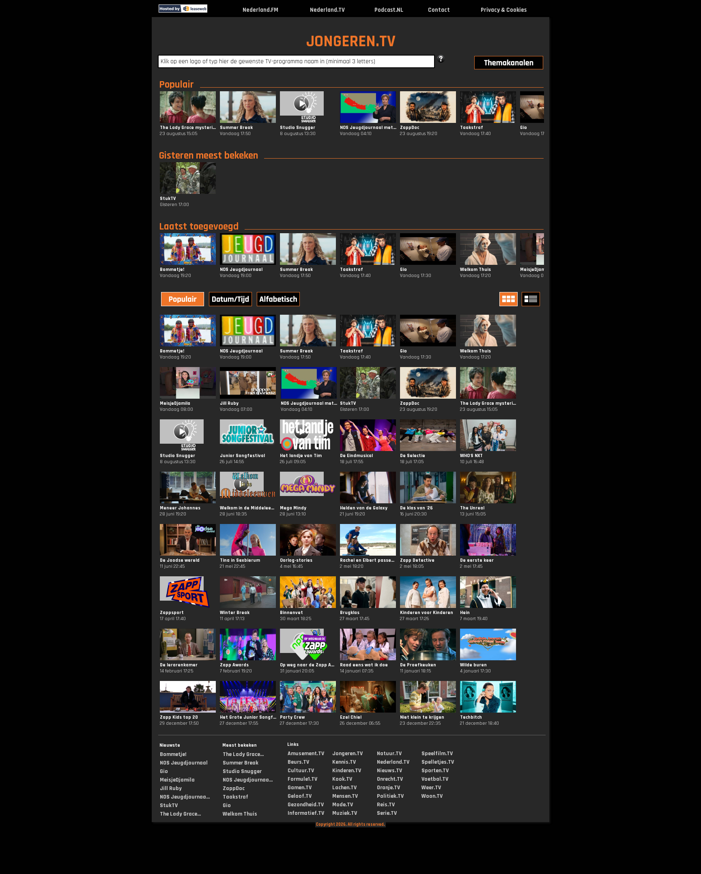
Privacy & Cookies (504, 10)
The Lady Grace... (180, 814)
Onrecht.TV (390, 779)
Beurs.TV (298, 762)
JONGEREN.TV (351, 41)
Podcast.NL (388, 10)
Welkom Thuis (240, 814)
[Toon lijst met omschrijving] (532, 299)
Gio (164, 771)
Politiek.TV (390, 796)
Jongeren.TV (347, 753)
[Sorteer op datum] (231, 300)
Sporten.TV (435, 770)
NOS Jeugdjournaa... (185, 797)
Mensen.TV (345, 796)
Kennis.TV (344, 762)
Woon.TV (432, 796)
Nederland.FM (260, 10)
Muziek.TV (344, 813)
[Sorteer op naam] (279, 300)
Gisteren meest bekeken (208, 155)
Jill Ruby (171, 788)
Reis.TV (386, 804)
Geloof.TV (300, 796)
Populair (176, 84)
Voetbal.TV (434, 779)
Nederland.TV (327, 10)
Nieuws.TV (389, 770)
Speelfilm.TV (437, 753)
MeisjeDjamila (177, 780)
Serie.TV (387, 813)
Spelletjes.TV (437, 762)
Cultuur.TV (301, 770)
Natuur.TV (389, 753)
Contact (439, 10)
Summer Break (240, 763)
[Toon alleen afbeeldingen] (509, 299)
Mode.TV (342, 804)
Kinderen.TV (346, 770)
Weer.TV (431, 787)
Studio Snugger (242, 771)
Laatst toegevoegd (199, 226)
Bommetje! (173, 754)
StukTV (169, 805)
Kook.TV (342, 779)
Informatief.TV (306, 813)
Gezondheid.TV (306, 804)
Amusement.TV (306, 753)
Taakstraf (235, 797)
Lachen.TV (344, 787)
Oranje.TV (388, 787)
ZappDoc (234, 788)
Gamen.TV (300, 787)
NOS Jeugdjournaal (184, 763)
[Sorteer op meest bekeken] (183, 300)
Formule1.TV (302, 779)
